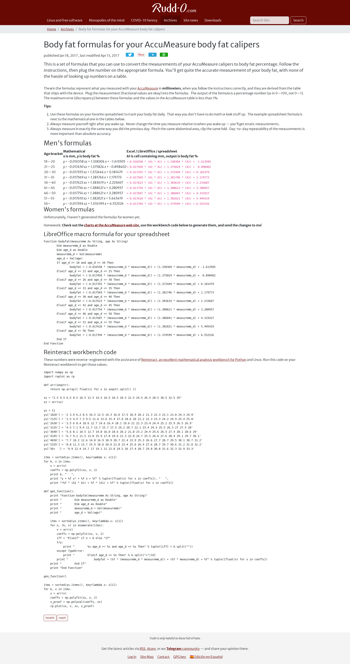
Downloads (213, 20)
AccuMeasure (147, 88)
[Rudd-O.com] (175, 7)
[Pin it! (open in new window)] (141, 55)
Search (298, 20)
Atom (151, 649)
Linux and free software (64, 20)
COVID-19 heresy (144, 20)
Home (51, 29)
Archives (170, 20)
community (183, 649)
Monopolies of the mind (107, 20)
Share (155, 54)
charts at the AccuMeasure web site (111, 225)
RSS (142, 649)
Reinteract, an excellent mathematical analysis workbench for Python (193, 360)
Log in (132, 657)
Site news (191, 20)
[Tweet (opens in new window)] (130, 55)
